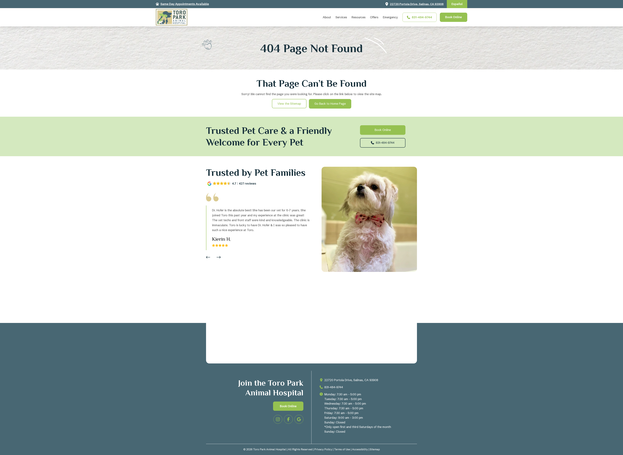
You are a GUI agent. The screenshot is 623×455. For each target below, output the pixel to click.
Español (457, 4)
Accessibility (360, 449)
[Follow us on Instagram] (277, 419)
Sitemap (375, 449)
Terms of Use (342, 449)
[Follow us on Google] (298, 419)
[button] (232, 184)
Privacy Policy (323, 449)
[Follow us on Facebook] (288, 419)
